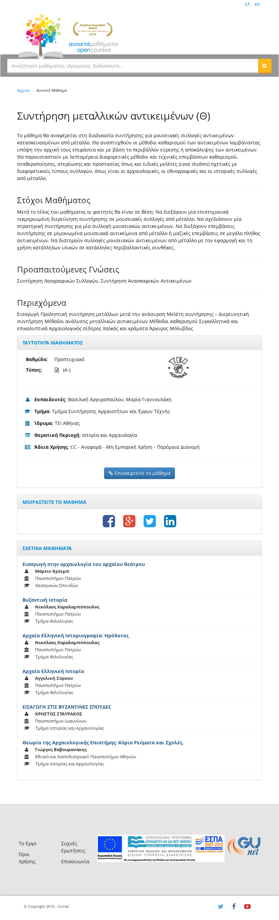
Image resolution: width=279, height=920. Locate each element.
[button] (265, 65)
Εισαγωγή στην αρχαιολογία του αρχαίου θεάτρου (83, 564)
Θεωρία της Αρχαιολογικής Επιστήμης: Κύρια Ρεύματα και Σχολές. (103, 742)
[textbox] (132, 65)
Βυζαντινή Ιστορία (44, 600)
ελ (247, 4)
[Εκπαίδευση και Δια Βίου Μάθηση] (161, 848)
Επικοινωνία (75, 861)
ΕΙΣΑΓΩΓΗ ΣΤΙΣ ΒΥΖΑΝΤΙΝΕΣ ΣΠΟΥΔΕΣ (66, 707)
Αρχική (23, 90)
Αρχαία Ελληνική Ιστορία (53, 671)
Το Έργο (27, 843)
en (257, 4)
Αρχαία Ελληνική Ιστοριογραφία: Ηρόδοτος (75, 635)
